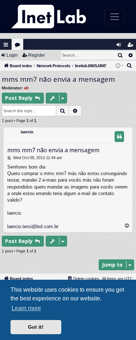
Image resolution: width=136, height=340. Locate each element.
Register (36, 55)
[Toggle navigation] (114, 16)
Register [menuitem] (132, 46)
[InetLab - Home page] (48, 16)
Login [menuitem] (120, 46)
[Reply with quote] (119, 136)
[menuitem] (129, 66)
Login (12, 55)
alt (26, 88)
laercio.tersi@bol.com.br (32, 226)
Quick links (6, 44)
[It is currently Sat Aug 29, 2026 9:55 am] (120, 66)
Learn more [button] (26, 308)
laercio (27, 132)
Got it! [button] (36, 327)
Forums (19, 46)
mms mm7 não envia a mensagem (58, 79)
